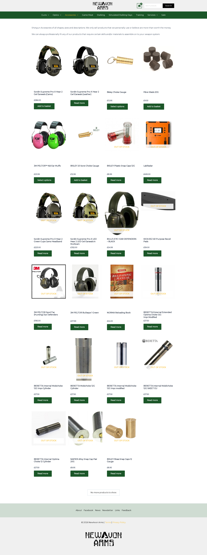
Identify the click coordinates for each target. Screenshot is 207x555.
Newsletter (107, 510)
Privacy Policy (119, 522)
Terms (108, 522)
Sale (163, 15)
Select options (117, 106)
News (97, 510)
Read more (79, 103)
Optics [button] (56, 15)
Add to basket (44, 106)
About (79, 510)
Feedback (126, 510)
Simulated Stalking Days (120, 15)
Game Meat (87, 15)
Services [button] (151, 15)
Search (168, 6)
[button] (48, 15)
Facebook (88, 510)
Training (140, 15)
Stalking (101, 15)
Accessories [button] (70, 15)
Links (117, 510)
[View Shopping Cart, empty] (139, 5)
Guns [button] (44, 15)
